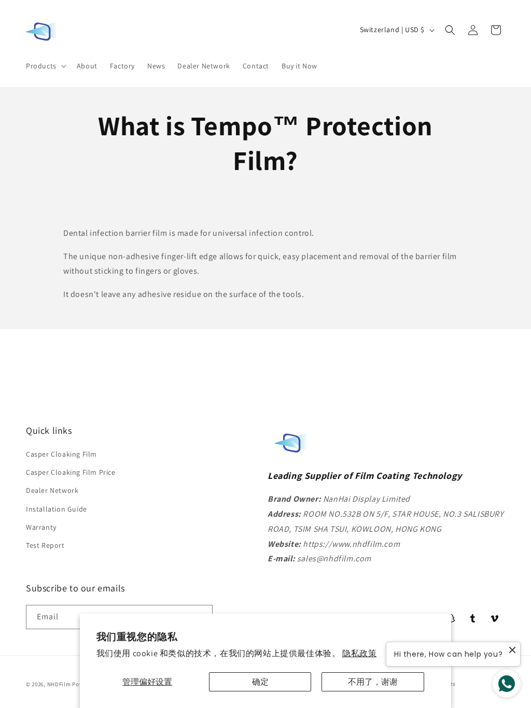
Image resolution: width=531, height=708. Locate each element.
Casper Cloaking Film (61, 454)
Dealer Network (52, 490)
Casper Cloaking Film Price (71, 472)
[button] (45, 66)
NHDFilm (59, 684)
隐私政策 (359, 653)
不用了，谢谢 (373, 681)
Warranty (41, 527)
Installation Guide (56, 509)
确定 (260, 681)
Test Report (45, 545)
